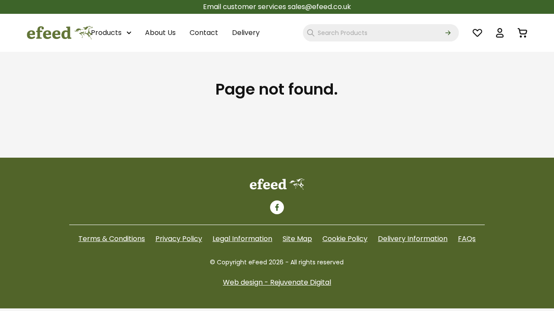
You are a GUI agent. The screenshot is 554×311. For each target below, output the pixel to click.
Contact (204, 33)
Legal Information (242, 239)
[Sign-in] (500, 33)
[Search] (448, 33)
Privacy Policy (178, 239)
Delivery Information (413, 239)
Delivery (246, 33)
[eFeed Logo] (60, 33)
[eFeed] (277, 184)
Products (107, 33)
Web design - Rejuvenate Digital (277, 282)
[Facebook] (277, 207)
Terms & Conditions (111, 239)
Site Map (297, 239)
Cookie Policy (344, 239)
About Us (160, 33)
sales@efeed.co (315, 7)
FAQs (467, 239)
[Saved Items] (477, 33)
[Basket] (522, 33)
